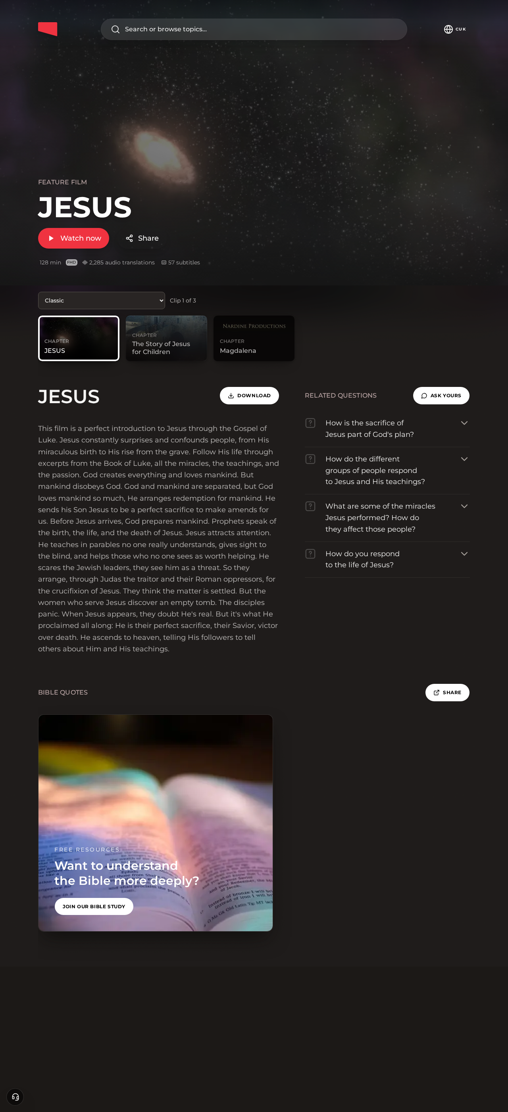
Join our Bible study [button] (94, 906)
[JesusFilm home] (47, 29)
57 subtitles (184, 262)
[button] (441, 396)
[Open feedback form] (15, 1097)
